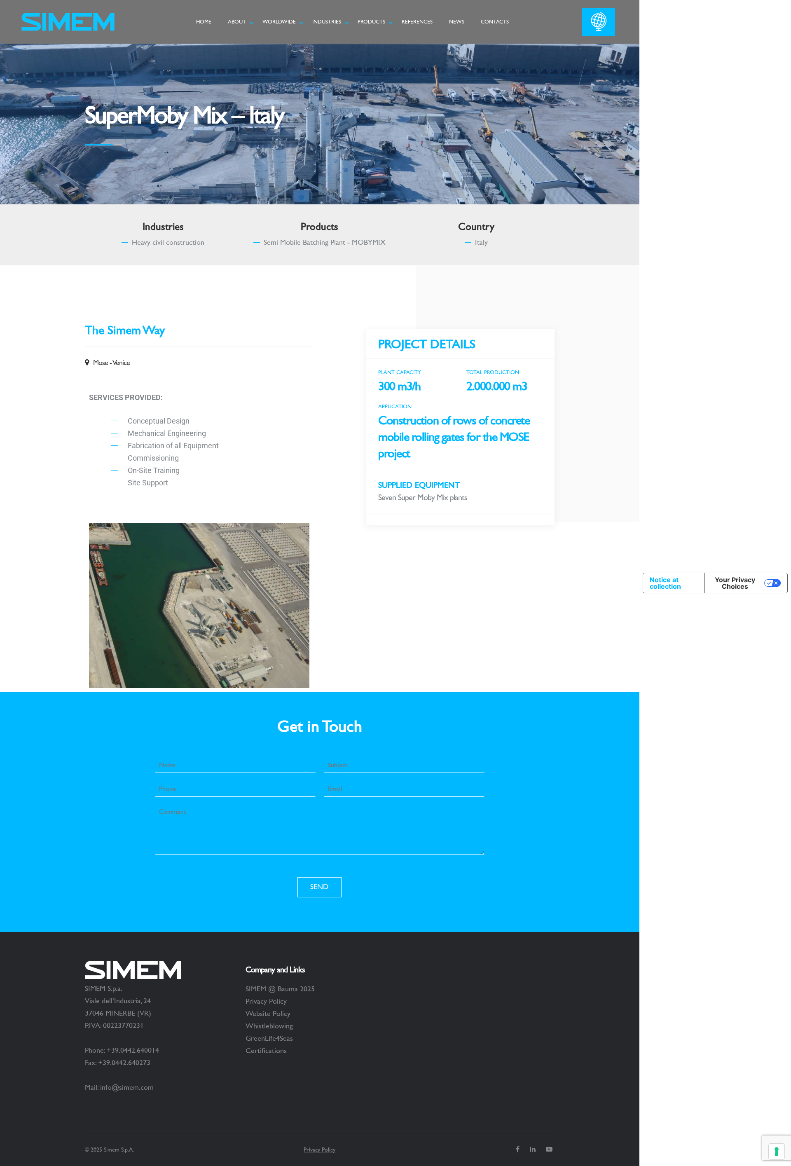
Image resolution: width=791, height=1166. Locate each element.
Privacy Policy (266, 1001)
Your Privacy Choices (735, 583)
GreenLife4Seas (269, 1038)
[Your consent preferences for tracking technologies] (776, 1151)
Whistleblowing (269, 1026)
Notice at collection (665, 583)
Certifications (266, 1051)
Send (319, 887)
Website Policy (268, 1014)
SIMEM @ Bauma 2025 (280, 989)
